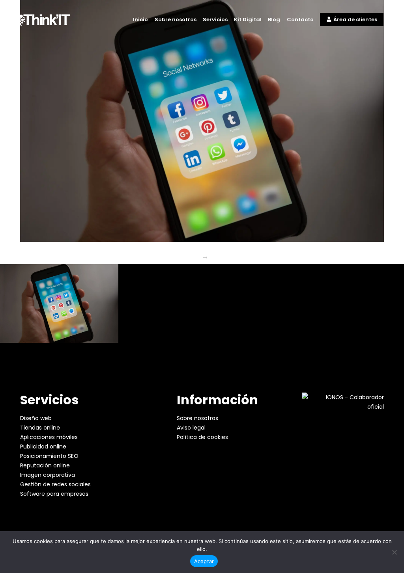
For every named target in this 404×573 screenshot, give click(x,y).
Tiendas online (40, 428)
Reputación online (45, 465)
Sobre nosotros (197, 418)
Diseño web (36, 418)
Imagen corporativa (47, 475)
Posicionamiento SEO (49, 456)
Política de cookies (202, 437)
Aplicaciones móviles (49, 437)
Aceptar (204, 561)
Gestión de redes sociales (55, 484)
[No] (394, 552)
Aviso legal (191, 428)
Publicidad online (43, 446)
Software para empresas (54, 494)
